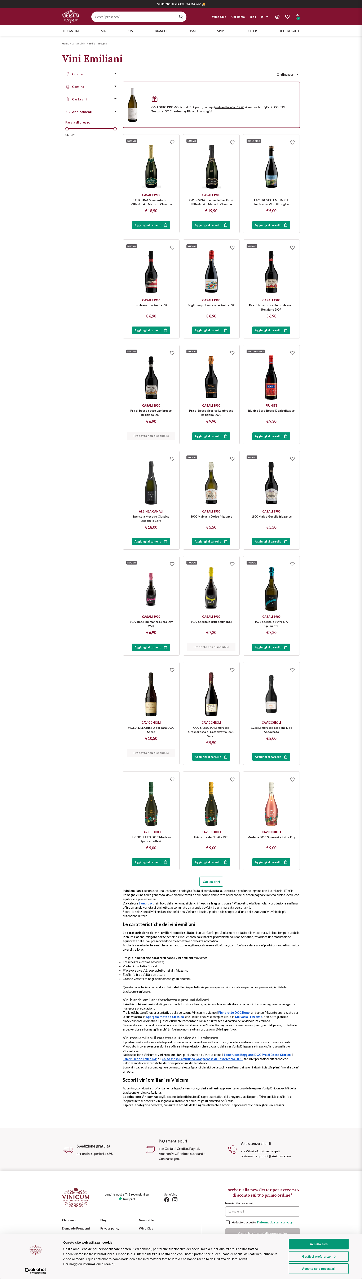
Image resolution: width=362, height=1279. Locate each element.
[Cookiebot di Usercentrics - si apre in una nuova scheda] (35, 1271)
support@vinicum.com (273, 1156)
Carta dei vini (79, 43)
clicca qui (109, 1264)
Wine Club (219, 16)
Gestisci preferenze (316, 1256)
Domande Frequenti (76, 1228)
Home (65, 43)
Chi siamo (238, 16)
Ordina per (285, 74)
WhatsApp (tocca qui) (263, 1151)
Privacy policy (109, 1228)
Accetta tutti (319, 1244)
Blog (253, 16)
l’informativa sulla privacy (274, 1222)
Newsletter (147, 1220)
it (262, 17)
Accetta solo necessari (318, 1268)
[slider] (67, 128)
